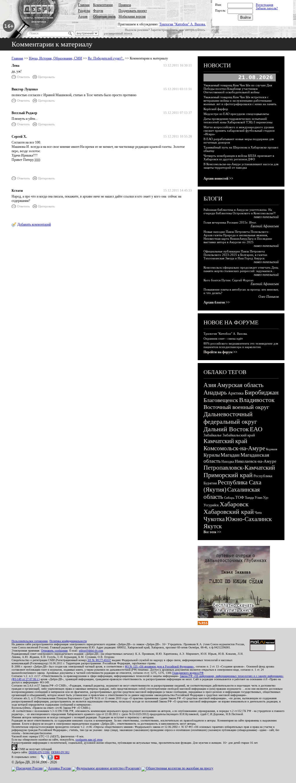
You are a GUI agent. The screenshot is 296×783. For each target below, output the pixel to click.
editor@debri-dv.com (91, 650)
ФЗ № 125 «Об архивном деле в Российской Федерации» (159, 666)
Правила (125, 5)
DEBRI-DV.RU (60, 752)
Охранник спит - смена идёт (223, 338)
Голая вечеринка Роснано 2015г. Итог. (230, 222)
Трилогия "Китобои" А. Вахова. (182, 24)
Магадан (230, 455)
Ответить (23, 77)
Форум (98, 11)
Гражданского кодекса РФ (188, 672)
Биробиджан (262, 392)
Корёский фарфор (216, 109)
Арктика (236, 393)
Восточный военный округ (236, 407)
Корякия (271, 449)
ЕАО (256, 429)
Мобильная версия (132, 16)
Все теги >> (212, 532)
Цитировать (46, 77)
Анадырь (215, 392)
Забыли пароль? (267, 8)
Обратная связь (104, 16)
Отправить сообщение (54, 650)
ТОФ (239, 497)
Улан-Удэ (261, 498)
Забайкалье (213, 435)
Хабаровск (234, 504)
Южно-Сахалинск (248, 519)
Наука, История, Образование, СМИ (55, 58)
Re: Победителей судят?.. (106, 58)
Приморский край (228, 475)
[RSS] (203, 624)
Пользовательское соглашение (30, 641)
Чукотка (214, 519)
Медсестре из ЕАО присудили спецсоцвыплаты (236, 114)
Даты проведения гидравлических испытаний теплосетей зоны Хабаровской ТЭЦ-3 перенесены (238, 120)
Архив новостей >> (218, 178)
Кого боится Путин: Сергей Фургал (228, 280)
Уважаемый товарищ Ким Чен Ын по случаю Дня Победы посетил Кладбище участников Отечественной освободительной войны (238, 88)
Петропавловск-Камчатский (239, 467)
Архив (83, 16)
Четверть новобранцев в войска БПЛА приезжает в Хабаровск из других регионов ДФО (239, 157)
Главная (84, 5)
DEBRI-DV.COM (39, 752)
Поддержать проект (133, 11)
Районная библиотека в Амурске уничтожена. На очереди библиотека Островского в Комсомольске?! (240, 211)
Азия (210, 385)
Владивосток (257, 399)
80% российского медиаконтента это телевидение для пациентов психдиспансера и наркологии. (241, 345)
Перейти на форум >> (220, 352)
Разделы (84, 11)
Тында (249, 498)
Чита (258, 513)
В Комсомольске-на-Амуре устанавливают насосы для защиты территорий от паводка (241, 165)
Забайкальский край (239, 435)
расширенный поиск (118, 33)
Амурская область (240, 385)
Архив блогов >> (217, 302)
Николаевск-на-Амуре (255, 461)
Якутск (213, 526)
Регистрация (264, 4)
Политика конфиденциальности (68, 641)
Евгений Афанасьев (265, 226)
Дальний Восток (226, 429)
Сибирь (229, 497)
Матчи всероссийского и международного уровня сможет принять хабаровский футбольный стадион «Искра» (239, 130)
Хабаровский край (229, 511)
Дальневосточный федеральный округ (230, 417)
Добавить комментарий (34, 224)
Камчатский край (225, 441)
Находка (227, 462)
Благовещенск (221, 400)
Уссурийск (211, 505)
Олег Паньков (268, 297)
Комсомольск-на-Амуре (234, 448)
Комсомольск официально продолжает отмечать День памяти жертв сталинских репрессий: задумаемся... (241, 269)
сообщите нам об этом (88, 739)
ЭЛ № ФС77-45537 (99, 660)
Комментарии (103, 5)
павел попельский (266, 217)
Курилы (212, 455)
